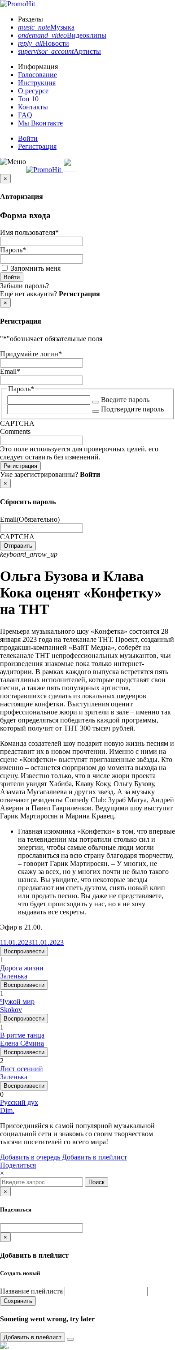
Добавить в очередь (31, 1157)
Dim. (7, 1110)
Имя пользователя (29, 232)
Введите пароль (125, 399)
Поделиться (18, 1165)
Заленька (13, 976)
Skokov (11, 1009)
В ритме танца (22, 1035)
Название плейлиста (31, 1291)
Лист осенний (21, 1069)
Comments (15, 431)
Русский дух (19, 1102)
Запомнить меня (36, 268)
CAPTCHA (17, 423)
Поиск (96, 1182)
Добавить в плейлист (94, 1157)
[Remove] (70, 1339)
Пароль (13, 250)
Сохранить (18, 1301)
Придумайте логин (31, 354)
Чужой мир (17, 1001)
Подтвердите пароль (132, 409)
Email (10, 371)
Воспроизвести (24, 951)
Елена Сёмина (22, 1043)
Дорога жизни (22, 968)
